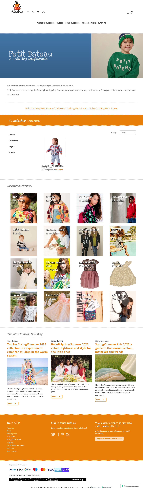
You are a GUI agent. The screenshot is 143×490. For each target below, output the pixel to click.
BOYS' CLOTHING (72, 23)
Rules (9, 431)
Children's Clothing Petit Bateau (71, 108)
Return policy (12, 434)
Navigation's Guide (14, 439)
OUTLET (60, 23)
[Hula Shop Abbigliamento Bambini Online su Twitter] (53, 435)
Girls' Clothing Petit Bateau (39, 108)
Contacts (10, 448)
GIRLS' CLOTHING (89, 23)
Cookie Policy (107, 487)
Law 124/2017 (12, 451)
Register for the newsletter (109, 438)
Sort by (113, 133)
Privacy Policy (96, 487)
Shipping (10, 442)
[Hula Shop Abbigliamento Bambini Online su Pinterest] (62, 435)
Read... (10, 403)
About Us (10, 428)
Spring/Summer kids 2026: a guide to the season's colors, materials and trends (114, 347)
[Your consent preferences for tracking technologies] (131, 486)
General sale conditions (15, 445)
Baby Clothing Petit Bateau (103, 108)
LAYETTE (102, 23)
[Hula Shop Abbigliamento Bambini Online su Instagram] (67, 435)
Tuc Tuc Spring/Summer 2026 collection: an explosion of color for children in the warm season (27, 349)
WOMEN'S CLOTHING (45, 23)
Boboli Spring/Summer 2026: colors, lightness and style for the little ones (71, 347)
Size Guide (11, 437)
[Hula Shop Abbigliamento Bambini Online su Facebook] (58, 435)
